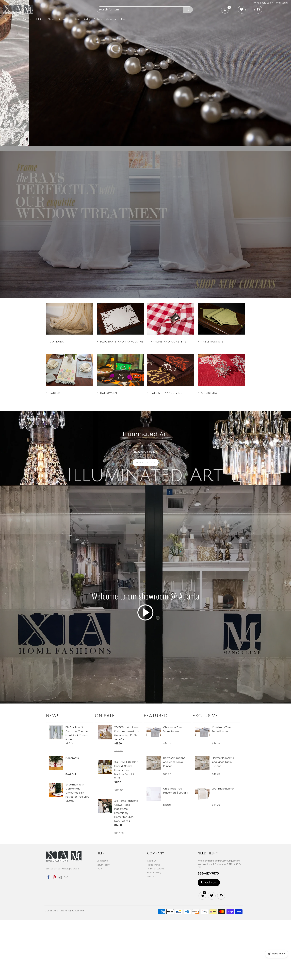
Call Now (211, 924)
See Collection (145, 503)
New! (123, 19)
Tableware (10, 19)
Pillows (50, 19)
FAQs (99, 909)
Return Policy (103, 905)
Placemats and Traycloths (120, 367)
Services (151, 917)
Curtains (27, 19)
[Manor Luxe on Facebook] (48, 918)
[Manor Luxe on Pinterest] (54, 918)
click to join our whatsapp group (62, 909)
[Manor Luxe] (49, 9)
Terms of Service (155, 909)
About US (152, 901)
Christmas (221, 418)
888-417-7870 (208, 915)
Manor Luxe (111, 19)
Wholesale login (263, 2)
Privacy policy (154, 913)
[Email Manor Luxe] (66, 918)
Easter (69, 418)
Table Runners (221, 367)
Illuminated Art (145, 475)
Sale (77, 19)
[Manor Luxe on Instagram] (60, 918)
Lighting (39, 19)
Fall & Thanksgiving (170, 418)
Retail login (281, 2)
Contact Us (102, 901)
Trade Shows (153, 905)
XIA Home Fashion (93, 19)
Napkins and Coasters (170, 367)
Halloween (120, 418)
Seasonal (63, 19)
